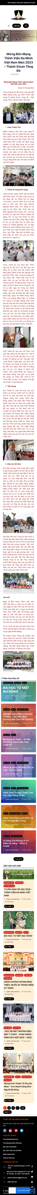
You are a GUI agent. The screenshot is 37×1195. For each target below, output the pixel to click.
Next (6, 1112)
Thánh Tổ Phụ (26, 1077)
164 (22, 1108)
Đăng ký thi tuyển (29, 2)
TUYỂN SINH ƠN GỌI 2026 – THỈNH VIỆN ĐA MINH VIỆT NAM (18, 892)
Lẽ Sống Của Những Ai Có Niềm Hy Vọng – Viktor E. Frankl (16, 843)
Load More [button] (18, 859)
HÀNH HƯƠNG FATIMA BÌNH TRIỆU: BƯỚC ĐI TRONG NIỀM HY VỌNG (19, 985)
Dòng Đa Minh (8, 682)
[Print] (32, 1182)
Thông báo (19, 883)
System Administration (12, 696)
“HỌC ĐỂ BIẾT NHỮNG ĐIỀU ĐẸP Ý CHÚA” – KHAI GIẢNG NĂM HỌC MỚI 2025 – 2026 (18, 1034)
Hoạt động (19, 975)
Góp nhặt (17, 682)
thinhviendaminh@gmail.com (17, 1177)
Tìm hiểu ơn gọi (9, 886)
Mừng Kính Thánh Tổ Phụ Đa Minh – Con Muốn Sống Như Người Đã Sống (18, 1086)
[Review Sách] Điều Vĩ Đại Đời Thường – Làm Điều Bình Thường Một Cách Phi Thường (18, 717)
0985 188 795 (12, 1182)
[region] (18, 36)
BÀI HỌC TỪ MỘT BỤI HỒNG (16, 689)
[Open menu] (8, 25)
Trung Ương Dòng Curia (10, 1139)
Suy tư (24, 682)
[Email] (32, 1177)
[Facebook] (32, 1166)
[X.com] (32, 1172)
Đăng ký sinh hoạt (17, 2)
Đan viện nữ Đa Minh (9, 1147)
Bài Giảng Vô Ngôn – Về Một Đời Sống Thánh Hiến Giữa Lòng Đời (16, 742)
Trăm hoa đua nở (22, 709)
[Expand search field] (26, 25)
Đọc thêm (8, 906)
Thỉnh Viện (28, 975)
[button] (16, 39)
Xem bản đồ (25, 1174)
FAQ (9, 2)
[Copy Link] (32, 1187)
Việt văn (24, 813)
